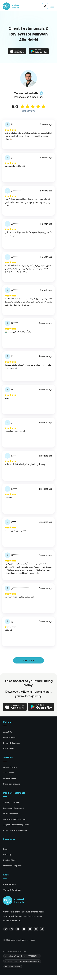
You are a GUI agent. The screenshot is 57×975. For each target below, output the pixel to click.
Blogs (5, 849)
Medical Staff (9, 737)
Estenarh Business (11, 743)
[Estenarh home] (13, 900)
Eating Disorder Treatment (15, 830)
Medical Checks (10, 860)
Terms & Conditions (12, 890)
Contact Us (8, 748)
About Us (7, 732)
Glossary (7, 854)
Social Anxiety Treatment (14, 819)
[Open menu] (52, 6)
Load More (28, 660)
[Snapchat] (36, 929)
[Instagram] (11, 929)
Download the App (11, 784)
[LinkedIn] (17, 929)
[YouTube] (30, 929)
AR (44, 6)
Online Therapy (10, 767)
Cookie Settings (14, 967)
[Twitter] (5, 929)
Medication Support (12, 866)
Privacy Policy (9, 884)
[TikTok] (42, 929)
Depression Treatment (13, 808)
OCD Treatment (10, 814)
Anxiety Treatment (11, 802)
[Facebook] (24, 929)
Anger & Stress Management (16, 825)
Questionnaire (9, 778)
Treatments (8, 773)
